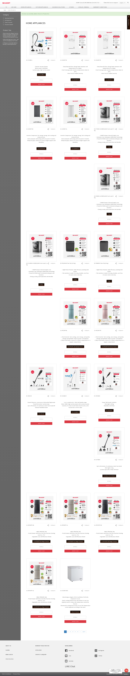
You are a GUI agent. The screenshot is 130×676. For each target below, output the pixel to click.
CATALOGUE (38, 650)
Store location (9, 659)
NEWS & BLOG (9, 654)
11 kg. (41, 284)
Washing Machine (9, 18)
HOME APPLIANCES (26, 7)
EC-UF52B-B (109, 410)
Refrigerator (8, 20)
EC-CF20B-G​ (41, 74)
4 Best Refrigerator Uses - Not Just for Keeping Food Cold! (11, 40)
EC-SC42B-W (75, 412)
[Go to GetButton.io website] (126, 674)
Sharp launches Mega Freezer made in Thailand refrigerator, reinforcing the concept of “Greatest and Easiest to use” (11, 35)
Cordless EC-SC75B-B (109, 476)
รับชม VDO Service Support (111, 2)
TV (6, 7)
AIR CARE (13, 7)
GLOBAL (8, 650)
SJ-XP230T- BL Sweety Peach (75, 346)
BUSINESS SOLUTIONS (58, 7)
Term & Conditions (6, 674)
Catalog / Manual (83, 7)
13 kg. (75, 279)
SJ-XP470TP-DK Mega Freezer (109, 541)
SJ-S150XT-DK (41, 148)
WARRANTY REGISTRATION (42, 645)
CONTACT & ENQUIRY (40, 654)
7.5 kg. (109, 147)
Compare (53, 60)
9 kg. (109, 214)
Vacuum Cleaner (9, 24)
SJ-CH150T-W (75, 79)
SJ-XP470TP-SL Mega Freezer (41, 607)
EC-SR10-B (41, 414)
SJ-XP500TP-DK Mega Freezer (41, 541)
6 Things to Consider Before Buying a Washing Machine (10, 43)
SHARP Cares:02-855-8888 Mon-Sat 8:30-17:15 (87, 2)
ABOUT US (8, 645)
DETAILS (41, 80)
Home (5, 10)
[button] (128, 13)
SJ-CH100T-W (109, 79)
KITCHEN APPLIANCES (42, 7)
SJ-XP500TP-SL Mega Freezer (75, 541)
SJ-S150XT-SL (75, 148)
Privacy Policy (16, 674)
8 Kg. (109, 281)
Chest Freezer (8, 22)
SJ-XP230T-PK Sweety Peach (109, 346)
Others (71, 7)
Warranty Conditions (100, 7)
